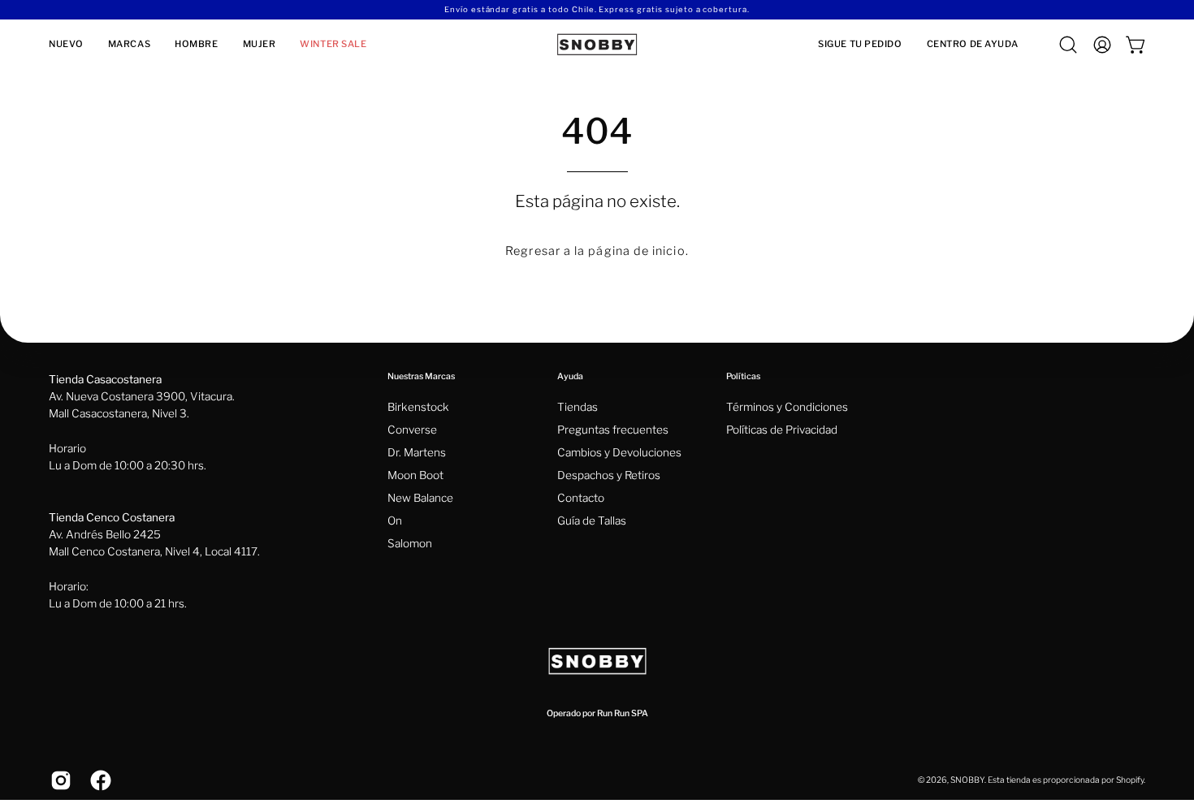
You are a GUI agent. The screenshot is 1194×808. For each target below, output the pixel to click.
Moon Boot (415, 475)
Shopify (1130, 780)
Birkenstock (418, 406)
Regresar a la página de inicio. (596, 251)
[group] (597, 9)
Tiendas (577, 406)
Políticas (743, 376)
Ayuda (570, 376)
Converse (412, 429)
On (394, 520)
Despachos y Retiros (608, 475)
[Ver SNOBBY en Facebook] (98, 780)
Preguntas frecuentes (612, 429)
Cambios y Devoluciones (619, 452)
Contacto (580, 497)
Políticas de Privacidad (781, 429)
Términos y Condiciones (787, 406)
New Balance (420, 497)
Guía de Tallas (591, 520)
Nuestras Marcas (421, 376)
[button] (129, 44)
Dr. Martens (416, 452)
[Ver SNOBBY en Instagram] (58, 780)
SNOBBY (967, 780)
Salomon (409, 543)
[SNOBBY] (597, 44)
